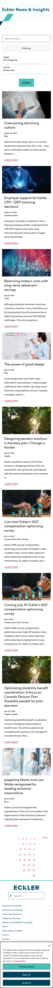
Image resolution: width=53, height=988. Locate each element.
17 (34, 854)
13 (34, 849)
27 (34, 870)
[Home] (26, 887)
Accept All (26, 982)
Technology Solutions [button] (11, 913)
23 (29, 864)
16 (29, 854)
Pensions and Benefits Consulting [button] (17, 922)
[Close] (49, 946)
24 (34, 864)
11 (25, 849)
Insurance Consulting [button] (11, 905)
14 (20, 854)
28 (34, 875)
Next (45, 837)
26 (29, 870)
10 (21, 849)
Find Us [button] (5, 934)
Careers (6, 938)
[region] (26, 965)
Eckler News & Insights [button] (12, 930)
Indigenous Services (11, 918)
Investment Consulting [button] (12, 909)
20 (29, 859)
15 (25, 854)
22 (24, 864)
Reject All (26, 974)
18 (20, 859)
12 (29, 849)
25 (24, 870)
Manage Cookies (26, 966)
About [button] (5, 926)
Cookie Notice (20, 960)
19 (24, 859)
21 (34, 859)
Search (26, 82)
